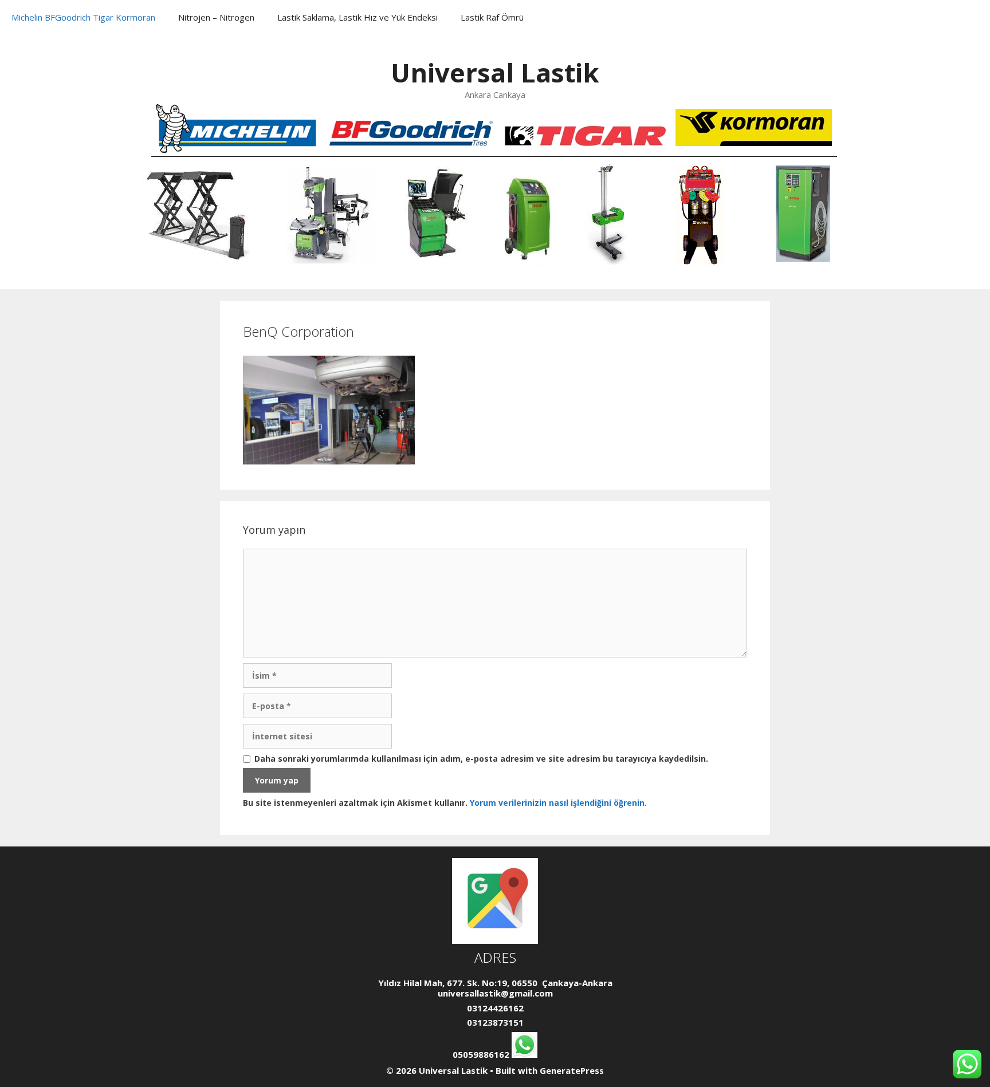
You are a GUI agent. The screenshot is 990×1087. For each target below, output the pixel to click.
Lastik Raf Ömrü (492, 17)
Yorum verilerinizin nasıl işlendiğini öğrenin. (558, 802)
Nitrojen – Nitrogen (216, 17)
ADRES (495, 957)
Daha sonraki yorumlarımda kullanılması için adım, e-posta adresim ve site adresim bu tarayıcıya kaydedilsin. (481, 759)
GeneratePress (572, 1070)
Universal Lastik (495, 72)
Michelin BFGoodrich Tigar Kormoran (83, 17)
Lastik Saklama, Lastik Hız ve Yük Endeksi (357, 17)
